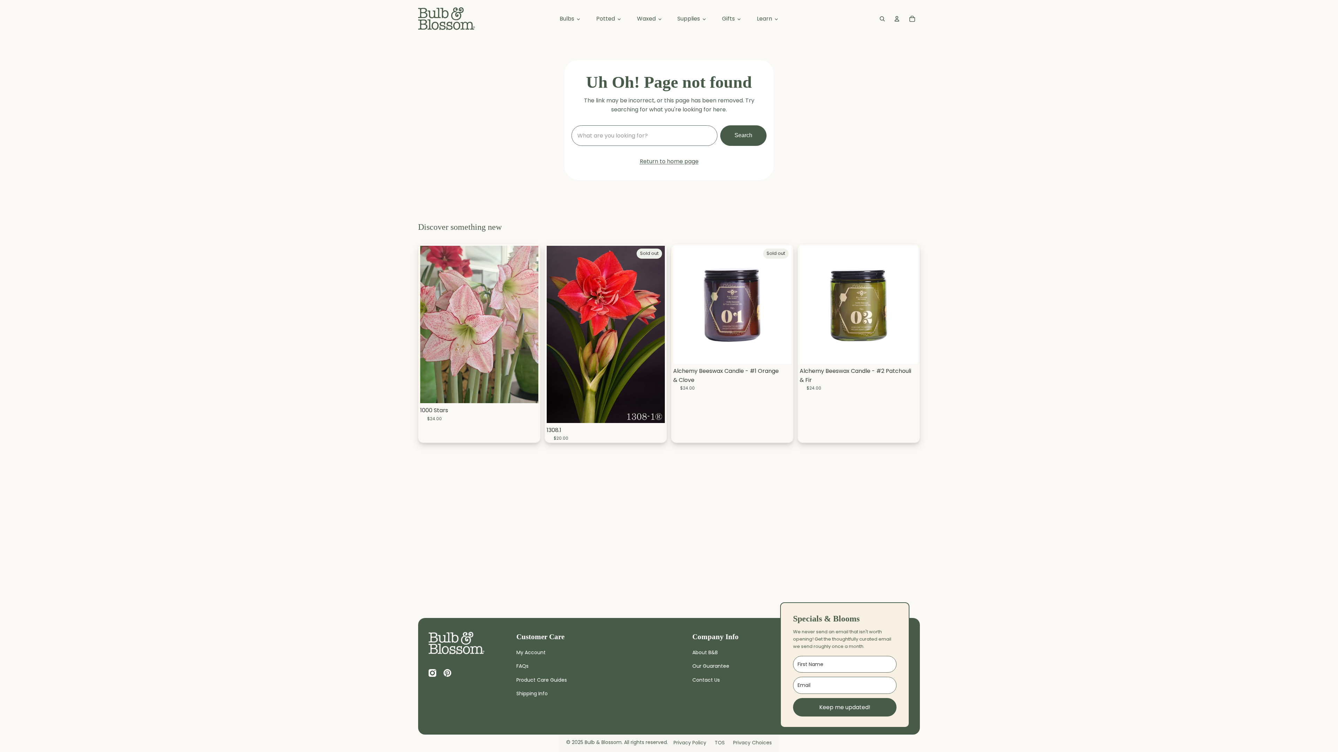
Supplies (689, 19)
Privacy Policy (690, 742)
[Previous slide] (557, 334)
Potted (606, 19)
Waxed (647, 19)
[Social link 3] (447, 673)
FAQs (522, 666)
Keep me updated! (844, 707)
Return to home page (669, 161)
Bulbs (568, 19)
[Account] (897, 18)
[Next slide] (654, 334)
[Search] (882, 18)
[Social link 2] (432, 673)
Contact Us (706, 679)
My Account (531, 652)
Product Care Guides (541, 679)
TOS (720, 742)
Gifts (729, 19)
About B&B (705, 652)
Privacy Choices (752, 742)
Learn (765, 19)
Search (743, 135)
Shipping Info (532, 693)
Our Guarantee (710, 666)
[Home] (456, 643)
